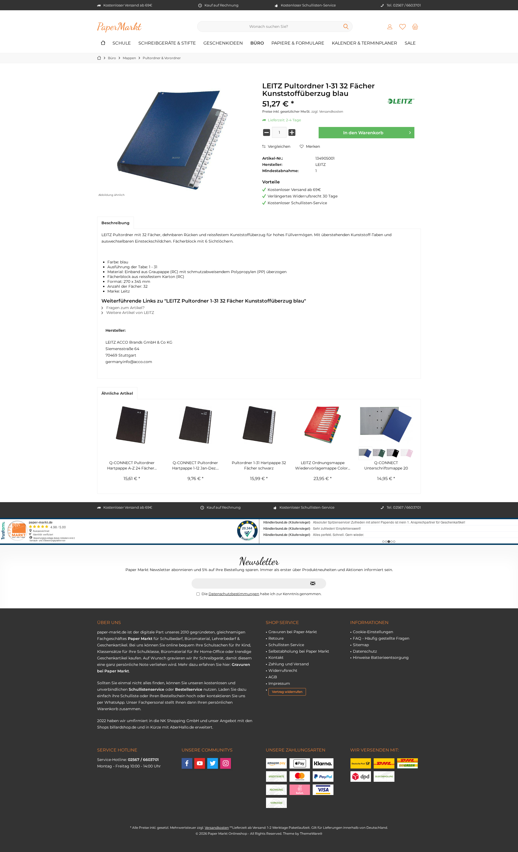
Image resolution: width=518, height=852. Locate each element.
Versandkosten (217, 828)
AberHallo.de (182, 727)
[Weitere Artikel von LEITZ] (400, 101)
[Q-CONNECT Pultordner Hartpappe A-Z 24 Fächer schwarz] (132, 425)
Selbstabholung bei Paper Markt (298, 651)
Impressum (279, 683)
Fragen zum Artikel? (125, 307)
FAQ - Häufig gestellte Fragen (381, 638)
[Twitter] (212, 763)
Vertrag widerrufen (287, 692)
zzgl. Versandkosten (327, 111)
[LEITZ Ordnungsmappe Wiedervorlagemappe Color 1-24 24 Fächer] (322, 425)
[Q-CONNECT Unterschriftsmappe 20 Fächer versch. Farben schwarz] (393, 453)
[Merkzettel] (402, 26)
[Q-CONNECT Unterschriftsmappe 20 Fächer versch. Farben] (386, 425)
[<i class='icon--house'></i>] (103, 43)
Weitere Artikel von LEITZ (129, 312)
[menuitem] (415, 26)
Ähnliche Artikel (117, 393)
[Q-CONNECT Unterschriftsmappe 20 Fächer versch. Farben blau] (365, 453)
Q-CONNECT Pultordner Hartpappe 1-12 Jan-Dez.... (195, 465)
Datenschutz (365, 651)
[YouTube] (199, 763)
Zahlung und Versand (288, 664)
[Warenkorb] (415, 26)
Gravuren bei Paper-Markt (292, 631)
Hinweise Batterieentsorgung (381, 657)
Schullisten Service (286, 644)
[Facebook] (187, 763)
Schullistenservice (146, 689)
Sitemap (361, 644)
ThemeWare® (311, 833)
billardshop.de (123, 727)
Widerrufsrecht (282, 670)
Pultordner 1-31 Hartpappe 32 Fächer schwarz (259, 465)
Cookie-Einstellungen (373, 631)
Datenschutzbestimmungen (234, 594)
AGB (272, 677)
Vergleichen (278, 146)
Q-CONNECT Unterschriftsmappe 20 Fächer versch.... (386, 465)
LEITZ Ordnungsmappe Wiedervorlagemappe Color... (322, 465)
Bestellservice (188, 689)
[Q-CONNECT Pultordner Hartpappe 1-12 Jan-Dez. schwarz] (195, 425)
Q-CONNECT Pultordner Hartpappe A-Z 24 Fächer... (132, 465)
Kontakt (276, 657)
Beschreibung (115, 222)
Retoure (276, 638)
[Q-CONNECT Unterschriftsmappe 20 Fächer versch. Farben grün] (379, 453)
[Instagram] (225, 763)
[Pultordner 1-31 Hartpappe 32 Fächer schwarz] (259, 425)
